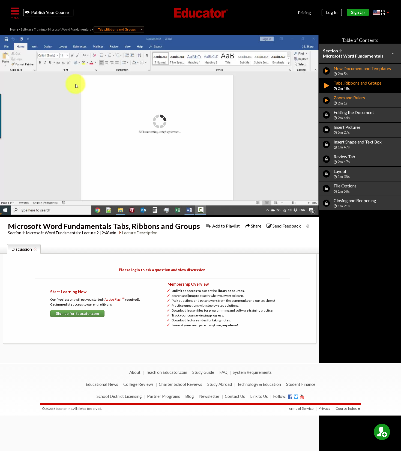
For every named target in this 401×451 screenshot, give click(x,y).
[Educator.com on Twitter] (296, 397)
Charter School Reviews (180, 384)
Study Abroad (219, 384)
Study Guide (203, 372)
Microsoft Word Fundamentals (69, 29)
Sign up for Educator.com (77, 313)
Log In (331, 12)
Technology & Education (259, 384)
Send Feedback (286, 225)
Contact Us (235, 396)
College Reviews (138, 384)
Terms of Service (300, 408)
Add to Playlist (225, 225)
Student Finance (300, 384)
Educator (200, 12)
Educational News (102, 384)
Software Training (33, 29)
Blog (189, 396)
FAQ (223, 372)
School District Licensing (119, 396)
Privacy (324, 408)
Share (255, 225)
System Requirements (252, 372)
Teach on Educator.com (166, 372)
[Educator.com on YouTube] (302, 396)
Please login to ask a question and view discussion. (162, 270)
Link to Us (259, 396)
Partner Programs (163, 396)
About (134, 372)
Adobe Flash (114, 299)
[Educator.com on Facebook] (290, 397)
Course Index (346, 408)
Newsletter (209, 396)
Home (14, 29)
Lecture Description (139, 233)
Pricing (304, 12)
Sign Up (358, 12)
